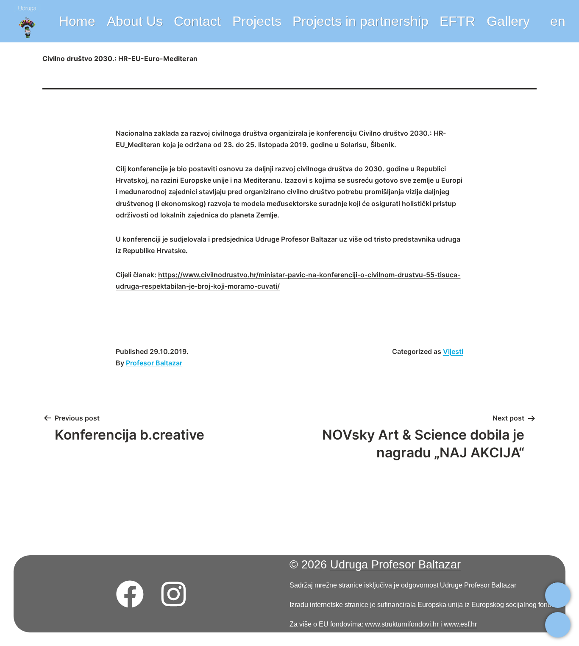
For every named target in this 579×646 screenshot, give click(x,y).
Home (77, 21)
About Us (135, 21)
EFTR (457, 21)
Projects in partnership (360, 21)
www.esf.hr (460, 624)
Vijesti (453, 351)
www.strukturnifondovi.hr (402, 624)
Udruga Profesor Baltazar (395, 564)
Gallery (508, 21)
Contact (197, 21)
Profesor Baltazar (154, 363)
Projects (256, 21)
